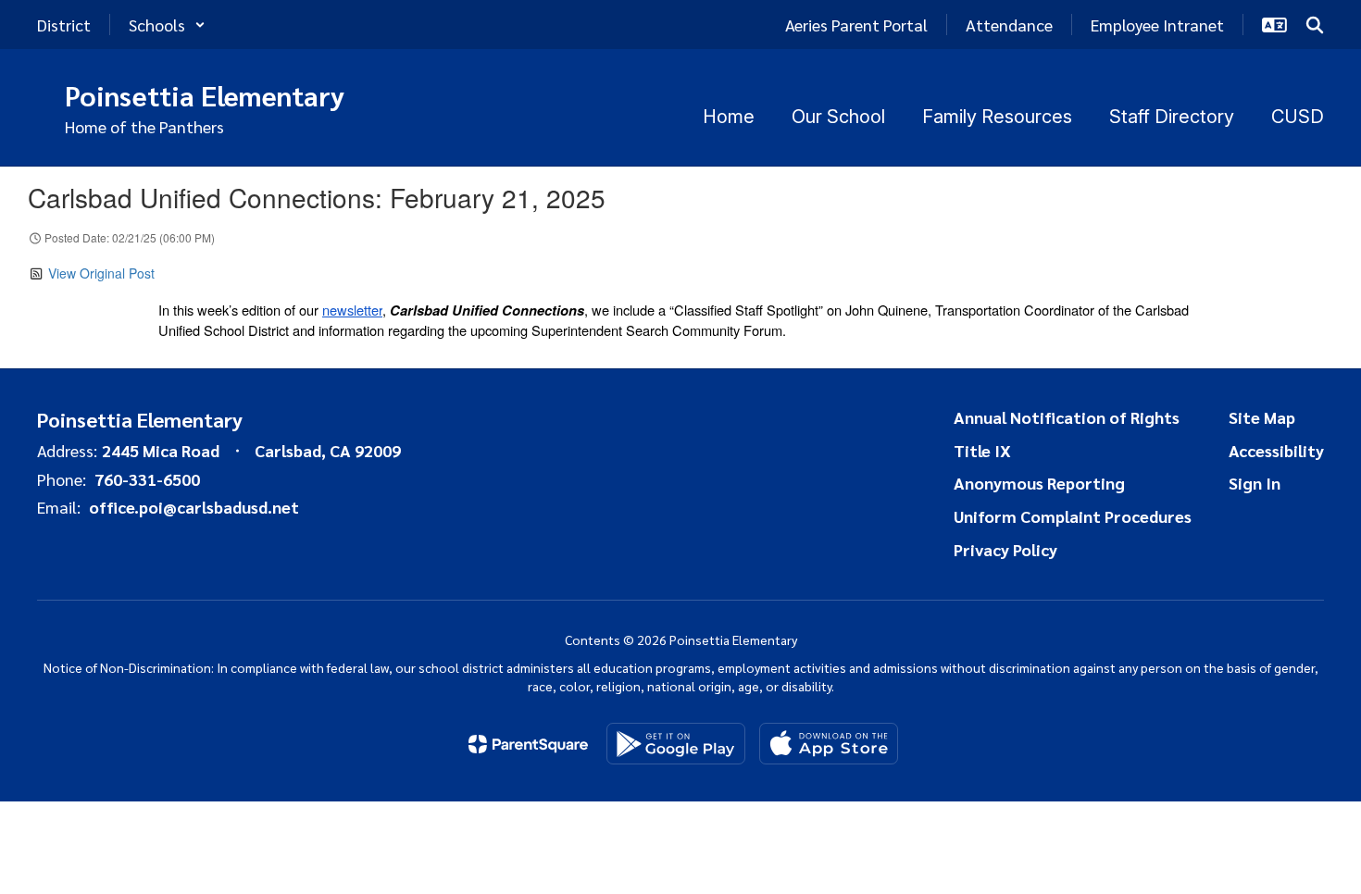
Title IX (982, 450)
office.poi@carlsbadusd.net (194, 506)
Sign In (1254, 482)
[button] (167, 24)
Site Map (1262, 417)
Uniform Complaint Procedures (1073, 516)
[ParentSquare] (528, 744)
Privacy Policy (1005, 549)
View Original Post (101, 273)
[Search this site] (1314, 25)
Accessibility (1276, 450)
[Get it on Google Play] (675, 743)
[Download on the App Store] (828, 743)
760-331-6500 (147, 479)
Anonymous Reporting (1039, 482)
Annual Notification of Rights (1067, 417)
